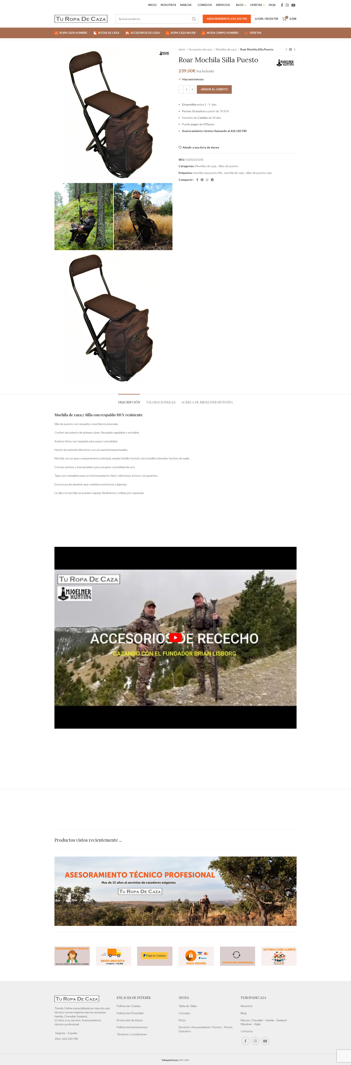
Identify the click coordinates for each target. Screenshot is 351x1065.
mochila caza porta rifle (207, 172)
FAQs (182, 1020)
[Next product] (294, 50)
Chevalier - (258, 1020)
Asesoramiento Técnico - (207, 1027)
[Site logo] (80, 18)
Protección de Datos (130, 1020)
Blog (243, 1013)
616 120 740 (70, 1038)
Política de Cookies (129, 1006)
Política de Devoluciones (132, 1027)
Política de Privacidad (130, 1013)
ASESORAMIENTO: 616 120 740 (227, 18)
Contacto (247, 1031)
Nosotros (247, 1006)
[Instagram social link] (287, 5)
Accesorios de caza (201, 49)
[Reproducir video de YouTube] (175, 637)
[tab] (129, 400)
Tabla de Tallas (188, 1006)
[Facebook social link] (282, 5)
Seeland (281, 1020)
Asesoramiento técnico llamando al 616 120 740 (214, 131)
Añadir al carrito (214, 89)
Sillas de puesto (228, 166)
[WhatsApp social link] (207, 179)
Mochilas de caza (226, 49)
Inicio (182, 49)
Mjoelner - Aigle (251, 1024)
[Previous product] (286, 50)
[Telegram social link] (212, 179)
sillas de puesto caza (259, 172)
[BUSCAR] (194, 19)
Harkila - (270, 1020)
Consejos (185, 1013)
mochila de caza (234, 172)
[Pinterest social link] (202, 179)
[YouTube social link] (293, 5)
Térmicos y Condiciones (132, 1034)
